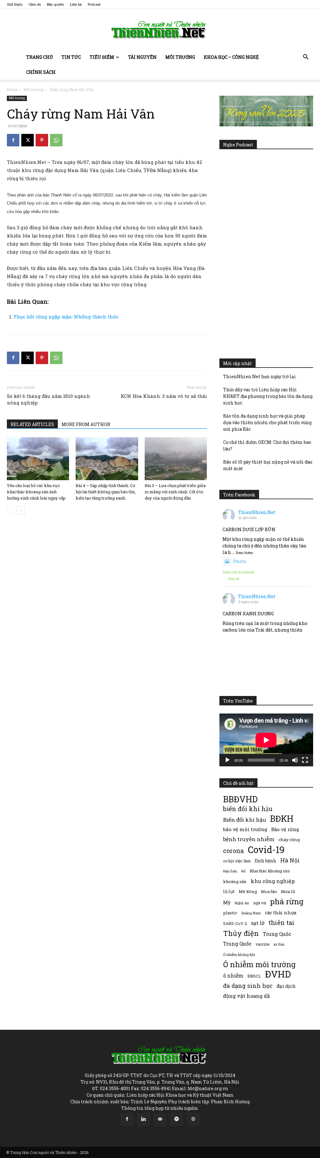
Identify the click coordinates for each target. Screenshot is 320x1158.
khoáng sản (235, 881)
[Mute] (295, 760)
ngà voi (259, 903)
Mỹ (227, 902)
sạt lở (257, 923)
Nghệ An (242, 903)
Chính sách (41, 72)
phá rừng (286, 901)
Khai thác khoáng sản (270, 870)
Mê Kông (248, 891)
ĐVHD (278, 974)
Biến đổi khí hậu (244, 819)
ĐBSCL (254, 976)
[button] (305, 58)
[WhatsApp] (56, 140)
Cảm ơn (34, 4)
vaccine (262, 944)
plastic (230, 913)
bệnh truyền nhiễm (248, 839)
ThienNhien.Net (256, 512)
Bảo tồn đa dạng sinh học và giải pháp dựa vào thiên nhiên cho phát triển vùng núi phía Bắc (267, 422)
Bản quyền (55, 4)
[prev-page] (11, 510)
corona (233, 850)
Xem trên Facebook (238, 572)
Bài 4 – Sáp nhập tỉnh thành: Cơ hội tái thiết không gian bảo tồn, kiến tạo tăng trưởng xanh (106, 492)
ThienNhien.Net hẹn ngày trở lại (259, 376)
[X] (27, 140)
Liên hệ (76, 4)
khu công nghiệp (273, 881)
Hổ (243, 871)
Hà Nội (290, 860)
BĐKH (281, 818)
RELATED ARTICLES (32, 424)
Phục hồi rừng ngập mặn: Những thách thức (65, 316)
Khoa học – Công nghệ (231, 57)
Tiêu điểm (102, 57)
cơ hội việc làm (237, 860)
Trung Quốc (237, 943)
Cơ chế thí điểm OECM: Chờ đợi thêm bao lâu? (267, 445)
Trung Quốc (277, 934)
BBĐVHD (240, 799)
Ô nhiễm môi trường (259, 964)
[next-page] (21, 510)
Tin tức (71, 57)
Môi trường (180, 57)
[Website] (193, 1119)
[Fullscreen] (305, 760)
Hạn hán (230, 871)
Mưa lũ (288, 891)
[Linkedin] (143, 1119)
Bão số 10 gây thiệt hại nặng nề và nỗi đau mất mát (267, 465)
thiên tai (281, 922)
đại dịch (286, 986)
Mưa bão (269, 891)
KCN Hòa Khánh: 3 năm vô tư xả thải (164, 396)
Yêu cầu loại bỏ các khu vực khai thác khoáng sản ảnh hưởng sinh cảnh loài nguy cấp (36, 492)
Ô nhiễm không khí (239, 954)
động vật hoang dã (246, 996)
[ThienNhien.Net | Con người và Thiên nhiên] (160, 29)
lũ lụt (229, 891)
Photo (239, 561)
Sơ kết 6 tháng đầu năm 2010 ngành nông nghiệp (48, 399)
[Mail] (160, 1119)
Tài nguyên (142, 57)
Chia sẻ (233, 578)
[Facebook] (13, 140)
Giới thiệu (14, 4)
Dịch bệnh (265, 861)
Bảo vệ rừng (285, 829)
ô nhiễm (233, 975)
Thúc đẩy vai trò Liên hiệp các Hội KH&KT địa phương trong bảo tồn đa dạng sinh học (267, 396)
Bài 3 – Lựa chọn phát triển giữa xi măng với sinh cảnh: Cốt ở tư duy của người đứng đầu (175, 492)
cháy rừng (289, 839)
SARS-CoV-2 (235, 923)
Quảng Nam (251, 913)
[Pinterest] (42, 140)
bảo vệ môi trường (245, 829)
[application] (266, 740)
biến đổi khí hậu (247, 808)
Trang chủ (39, 57)
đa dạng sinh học (247, 986)
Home (12, 89)
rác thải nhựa (280, 913)
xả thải (278, 944)
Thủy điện (241, 933)
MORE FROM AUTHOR (86, 424)
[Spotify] (176, 1119)
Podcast (94, 4)
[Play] (227, 760)
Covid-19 (266, 849)
